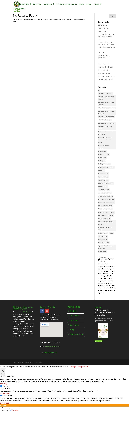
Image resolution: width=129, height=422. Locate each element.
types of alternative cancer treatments (105, 247)
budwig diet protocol (104, 164)
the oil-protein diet (103, 242)
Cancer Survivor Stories (105, 67)
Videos (88, 4)
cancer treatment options (105, 183)
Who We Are (48, 4)
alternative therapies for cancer (105, 128)
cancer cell (101, 170)
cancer (112, 167)
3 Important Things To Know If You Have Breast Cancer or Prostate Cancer (106, 44)
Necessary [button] (3, 384)
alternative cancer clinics (105, 93)
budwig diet (101, 161)
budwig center (102, 157)
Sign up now (98, 341)
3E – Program (27, 312)
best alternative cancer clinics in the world (106, 133)
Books (81, 4)
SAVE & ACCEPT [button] (5, 403)
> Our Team (73, 325)
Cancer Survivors (103, 177)
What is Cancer (102, 25)
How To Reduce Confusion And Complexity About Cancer (106, 36)
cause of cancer (102, 186)
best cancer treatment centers (104, 147)
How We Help (24, 4)
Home (15, 4)
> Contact (72, 311)
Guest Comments (19, 9)
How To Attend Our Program (67, 4)
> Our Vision (73, 320)
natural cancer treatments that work (105, 223)
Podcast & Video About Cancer (105, 229)
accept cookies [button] (83, 367)
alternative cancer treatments (106, 108)
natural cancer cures (104, 218)
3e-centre (23, 362)
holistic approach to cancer (106, 202)
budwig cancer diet (103, 154)
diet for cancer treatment (105, 196)
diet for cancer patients (105, 193)
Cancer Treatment (103, 70)
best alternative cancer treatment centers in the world (105, 140)
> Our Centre (74, 315)
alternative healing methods (106, 117)
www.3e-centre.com (50, 352)
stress (111, 233)
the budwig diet (102, 239)
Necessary (5, 386)
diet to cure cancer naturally (106, 199)
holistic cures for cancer (105, 209)
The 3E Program (102, 236)
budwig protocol (103, 167)
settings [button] (73, 367)
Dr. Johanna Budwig (104, 73)
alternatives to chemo (104, 120)
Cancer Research (103, 64)
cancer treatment (103, 180)
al (98, 90)
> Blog (71, 329)
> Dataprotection (75, 334)
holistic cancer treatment (105, 206)
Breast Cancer (102, 151)
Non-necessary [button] (5, 393)
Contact (96, 4)
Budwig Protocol (103, 28)
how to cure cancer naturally (106, 212)
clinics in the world (103, 190)
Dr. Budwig (37, 4)
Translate (15, 410)
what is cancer (102, 251)
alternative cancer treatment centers (106, 98)
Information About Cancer (106, 76)
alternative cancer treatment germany (106, 103)
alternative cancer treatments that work (106, 112)
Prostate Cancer (103, 233)
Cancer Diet (101, 61)
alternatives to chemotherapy (106, 123)
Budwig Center (102, 31)
